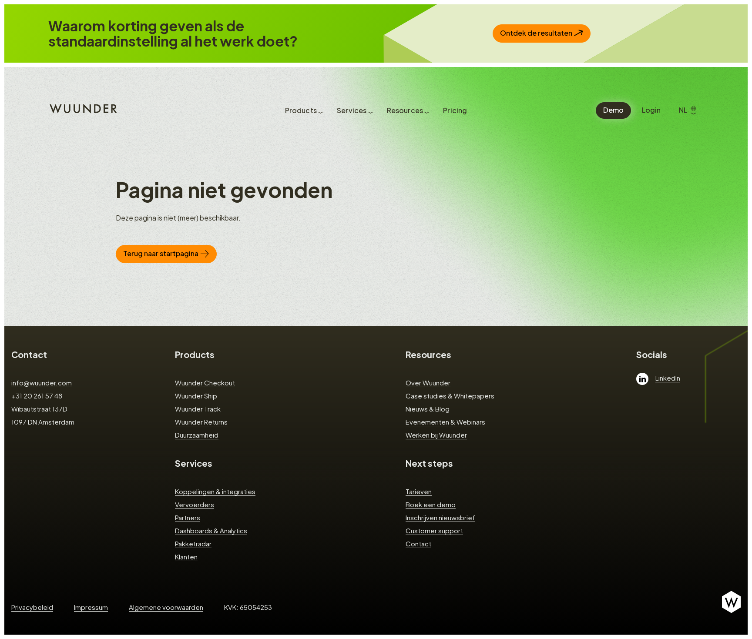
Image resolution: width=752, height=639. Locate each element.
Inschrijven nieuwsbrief (440, 517)
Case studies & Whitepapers (450, 395)
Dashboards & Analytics (211, 530)
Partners (187, 517)
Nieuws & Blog (428, 409)
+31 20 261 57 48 (36, 395)
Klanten (186, 556)
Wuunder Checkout (205, 382)
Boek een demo (431, 504)
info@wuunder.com (41, 382)
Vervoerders (194, 504)
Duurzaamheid (196, 435)
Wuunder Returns (201, 422)
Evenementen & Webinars (445, 422)
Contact (29, 354)
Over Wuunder (428, 382)
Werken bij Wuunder (436, 435)
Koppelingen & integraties (215, 491)
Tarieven (419, 491)
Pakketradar (193, 543)
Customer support (434, 530)
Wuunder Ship (196, 395)
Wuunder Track (198, 409)
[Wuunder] (82, 108)
